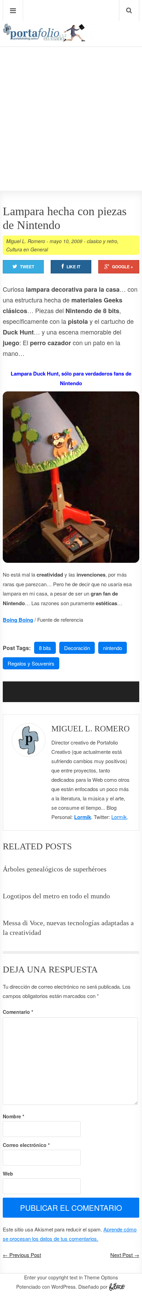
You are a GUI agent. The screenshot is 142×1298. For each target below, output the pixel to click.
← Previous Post (22, 1254)
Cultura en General (27, 249)
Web (8, 1173)
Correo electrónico (26, 1144)
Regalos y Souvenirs (31, 663)
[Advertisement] (71, 99)
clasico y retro (102, 241)
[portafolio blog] (44, 39)
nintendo (112, 647)
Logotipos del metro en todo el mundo (56, 896)
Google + (122, 266)
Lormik (82, 817)
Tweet (27, 266)
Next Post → (124, 1254)
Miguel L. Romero (25, 241)
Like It (73, 266)
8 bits (45, 647)
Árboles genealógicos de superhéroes (54, 869)
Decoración (77, 647)
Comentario (18, 1011)
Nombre (13, 1116)
